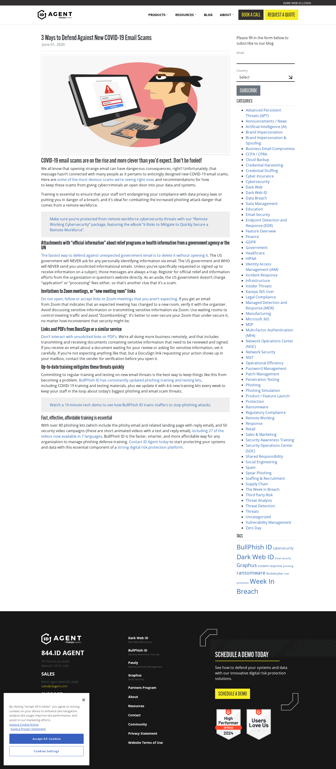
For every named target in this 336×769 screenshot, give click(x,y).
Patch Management (262, 373)
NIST (249, 357)
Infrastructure (258, 280)
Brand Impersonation (264, 132)
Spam (251, 467)
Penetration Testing (262, 379)
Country (242, 70)
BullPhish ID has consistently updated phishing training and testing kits (140, 380)
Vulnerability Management (268, 522)
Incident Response (261, 275)
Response (254, 423)
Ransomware (257, 406)
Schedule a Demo (232, 694)
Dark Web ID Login (297, 3)
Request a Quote (281, 15)
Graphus (247, 565)
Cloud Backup (257, 159)
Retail (250, 428)
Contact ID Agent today (149, 441)
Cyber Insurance (260, 176)
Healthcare (255, 253)
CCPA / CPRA (256, 154)
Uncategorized (258, 516)
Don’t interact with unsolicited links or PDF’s (79, 336)
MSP (249, 324)
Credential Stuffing (262, 170)
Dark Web (254, 187)
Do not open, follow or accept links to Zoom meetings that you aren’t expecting (109, 298)
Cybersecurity (257, 181)
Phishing (253, 384)
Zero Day (253, 527)
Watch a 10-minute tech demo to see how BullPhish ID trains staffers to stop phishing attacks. (130, 404)
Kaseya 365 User (260, 291)
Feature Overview (261, 231)
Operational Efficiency (264, 362)
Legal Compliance (261, 297)
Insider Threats (259, 286)
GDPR (251, 242)
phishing (288, 566)
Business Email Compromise (270, 148)
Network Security (260, 352)
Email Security (258, 214)
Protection (255, 401)
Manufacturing (258, 313)
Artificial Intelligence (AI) (266, 126)
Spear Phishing (259, 472)
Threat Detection (260, 505)
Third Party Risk (259, 494)
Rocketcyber (274, 573)
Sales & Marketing (261, 434)
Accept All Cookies (46, 739)
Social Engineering (261, 461)
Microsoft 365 (257, 319)
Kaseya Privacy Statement (28, 729)
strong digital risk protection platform (150, 447)
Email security (283, 558)
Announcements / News (266, 121)
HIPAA (251, 258)
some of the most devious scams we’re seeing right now (105, 179)
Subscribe (248, 91)
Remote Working (260, 417)
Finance (252, 236)
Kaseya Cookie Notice (24, 725)
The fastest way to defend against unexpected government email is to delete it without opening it (124, 255)
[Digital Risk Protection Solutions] (55, 14)
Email (240, 53)
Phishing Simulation (263, 390)
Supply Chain (257, 483)
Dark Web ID (256, 192)
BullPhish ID (254, 547)
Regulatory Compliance (266, 412)
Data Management (262, 203)
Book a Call (251, 15)
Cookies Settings (46, 751)
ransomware (251, 572)
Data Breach (256, 198)
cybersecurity (283, 548)
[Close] (84, 700)
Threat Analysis (259, 500)
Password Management (266, 368)
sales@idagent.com (54, 686)
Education (254, 209)
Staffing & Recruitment (265, 478)
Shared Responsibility (264, 456)
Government (257, 247)
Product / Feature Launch (268, 395)
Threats (252, 511)
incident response (270, 566)
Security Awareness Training (270, 439)
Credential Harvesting (265, 165)
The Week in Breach (263, 489)
